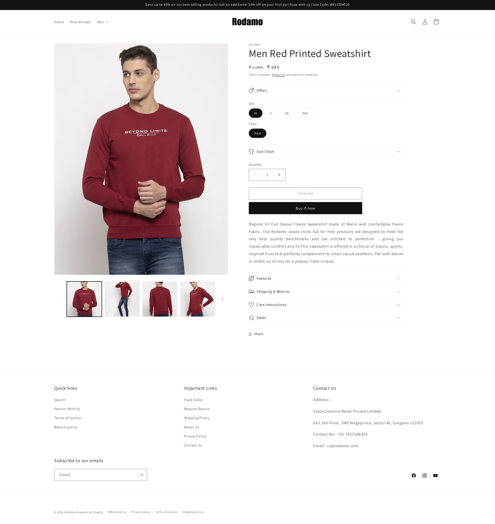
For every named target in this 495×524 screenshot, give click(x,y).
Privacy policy (141, 512)
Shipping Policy (196, 417)
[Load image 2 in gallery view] (121, 299)
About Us (191, 427)
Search (59, 399)
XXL (308, 114)
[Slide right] (222, 299)
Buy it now (305, 208)
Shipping (278, 75)
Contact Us (193, 445)
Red (260, 134)
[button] (102, 21)
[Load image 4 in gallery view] (197, 299)
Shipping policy (193, 512)
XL (290, 114)
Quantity (255, 164)
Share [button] (258, 333)
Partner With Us (67, 408)
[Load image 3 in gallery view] (159, 299)
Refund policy (65, 427)
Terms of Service (67, 417)
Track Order (193, 399)
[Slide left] (59, 299)
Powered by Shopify (90, 512)
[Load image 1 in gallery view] (84, 299)
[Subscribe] (141, 475)
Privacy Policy (195, 436)
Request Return (197, 408)
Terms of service (166, 512)
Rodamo (70, 512)
